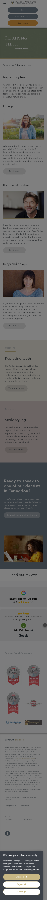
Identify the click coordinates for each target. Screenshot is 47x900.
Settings (21, 892)
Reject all (21, 885)
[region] (21, 875)
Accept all (21, 877)
